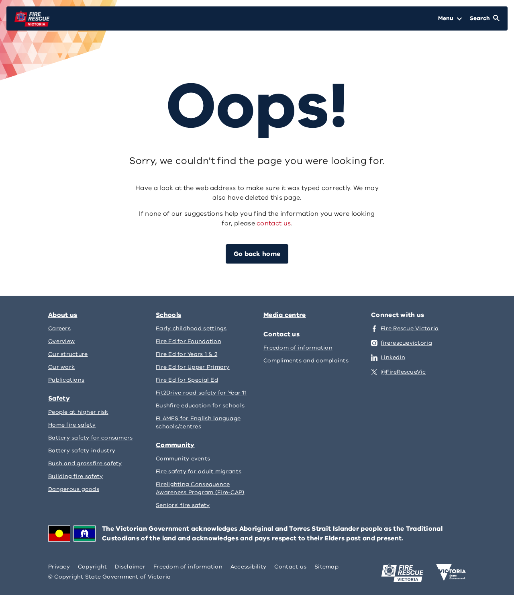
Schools (168, 315)
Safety (59, 398)
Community (175, 445)
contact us (274, 223)
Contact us (281, 334)
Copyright (92, 566)
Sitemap (326, 566)
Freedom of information (187, 566)
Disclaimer (130, 566)
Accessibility (248, 566)
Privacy (59, 566)
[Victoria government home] (451, 572)
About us (62, 315)
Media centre (284, 315)
